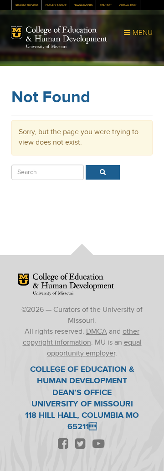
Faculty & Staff (56, 5)
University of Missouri (46, 47)
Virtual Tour (128, 5)
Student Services (26, 5)
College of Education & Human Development (66, 35)
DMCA (96, 331)
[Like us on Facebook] (62, 444)
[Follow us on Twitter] (80, 444)
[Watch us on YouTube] (98, 444)
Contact (106, 5)
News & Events (83, 5)
